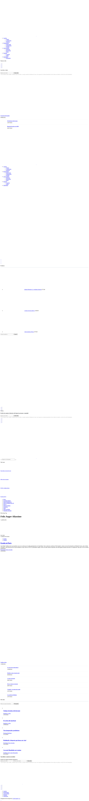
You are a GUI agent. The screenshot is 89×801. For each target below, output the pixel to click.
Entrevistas (8, 44)
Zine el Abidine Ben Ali (8, 503)
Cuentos (8, 54)
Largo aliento (6, 48)
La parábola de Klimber (12, 694)
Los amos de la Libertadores (12, 667)
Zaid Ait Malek (6, 509)
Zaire (4, 508)
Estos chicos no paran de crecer (6, 470)
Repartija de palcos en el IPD (13, 126)
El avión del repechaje (9, 720)
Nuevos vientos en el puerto (12, 683)
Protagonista (6, 43)
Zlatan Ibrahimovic (7, 502)
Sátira (7, 55)
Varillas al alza (4, 662)
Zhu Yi (4, 504)
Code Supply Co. (16, 798)
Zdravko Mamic (6, 505)
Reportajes (8, 50)
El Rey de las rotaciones (5, 479)
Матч (4, 499)
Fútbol (7, 39)
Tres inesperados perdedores (11, 730)
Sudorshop (5, 56)
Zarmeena (5, 507)
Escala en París (6, 543)
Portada (5, 540)
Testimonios (8, 45)
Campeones (8, 40)
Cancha (5, 38)
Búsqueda (16, 703)
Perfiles (7, 46)
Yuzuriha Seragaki (7, 510)
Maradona (8, 58)
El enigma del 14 (3, 496)
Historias (8, 49)
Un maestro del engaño (5, 115)
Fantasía (5, 53)
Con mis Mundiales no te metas (12, 750)
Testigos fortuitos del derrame (11, 711)
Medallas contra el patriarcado (13, 673)
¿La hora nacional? (11, 678)
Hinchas (8, 41)
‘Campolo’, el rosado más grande (13, 689)
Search (15, 334)
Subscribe (16, 72)
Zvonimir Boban (7, 500)
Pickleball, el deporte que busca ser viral (14, 740)
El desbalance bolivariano (12, 120)
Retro (7, 51)
